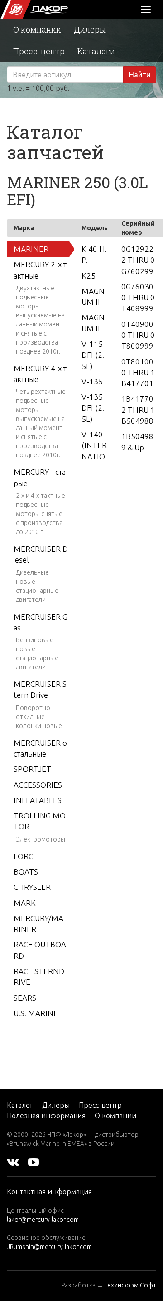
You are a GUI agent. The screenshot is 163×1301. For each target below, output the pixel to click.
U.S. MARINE (36, 1013)
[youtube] (33, 1161)
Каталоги (96, 51)
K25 (89, 275)
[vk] (13, 1161)
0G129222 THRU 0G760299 (138, 260)
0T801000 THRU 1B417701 (138, 372)
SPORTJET (32, 769)
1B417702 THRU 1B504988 (138, 409)
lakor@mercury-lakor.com (43, 1219)
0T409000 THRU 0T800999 (138, 335)
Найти (139, 75)
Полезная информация (46, 1116)
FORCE (26, 856)
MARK (25, 903)
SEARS (25, 997)
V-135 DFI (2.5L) (93, 408)
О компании (37, 29)
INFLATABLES (38, 800)
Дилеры (90, 29)
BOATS (26, 871)
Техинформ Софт (130, 1285)
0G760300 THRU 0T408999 (138, 297)
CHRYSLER (32, 887)
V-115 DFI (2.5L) (93, 355)
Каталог (20, 1105)
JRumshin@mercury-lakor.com (49, 1246)
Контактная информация (49, 1191)
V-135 (92, 381)
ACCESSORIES (38, 785)
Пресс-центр (39, 51)
